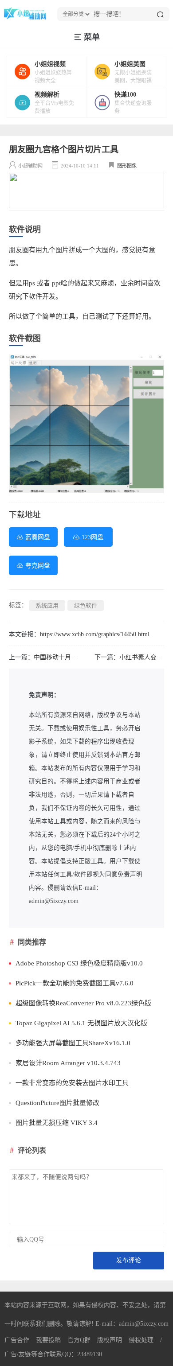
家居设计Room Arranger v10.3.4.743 (68, 1062)
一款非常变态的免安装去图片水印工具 (72, 1082)
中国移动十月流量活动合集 (71, 657)
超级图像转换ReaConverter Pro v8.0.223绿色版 (83, 1003)
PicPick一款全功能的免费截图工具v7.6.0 (75, 983)
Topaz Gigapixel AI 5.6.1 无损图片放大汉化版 (81, 1023)
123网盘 (92, 537)
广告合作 (16, 1340)
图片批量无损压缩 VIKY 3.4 (57, 1122)
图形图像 (127, 165)
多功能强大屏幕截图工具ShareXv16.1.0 (73, 1043)
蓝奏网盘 (37, 537)
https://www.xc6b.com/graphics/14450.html (94, 634)
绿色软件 (85, 605)
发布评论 (128, 1260)
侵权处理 (141, 1340)
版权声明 (109, 1340)
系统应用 (47, 605)
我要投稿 (48, 1340)
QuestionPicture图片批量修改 (57, 1102)
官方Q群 (78, 1340)
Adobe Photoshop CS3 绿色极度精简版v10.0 (79, 963)
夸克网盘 (37, 565)
